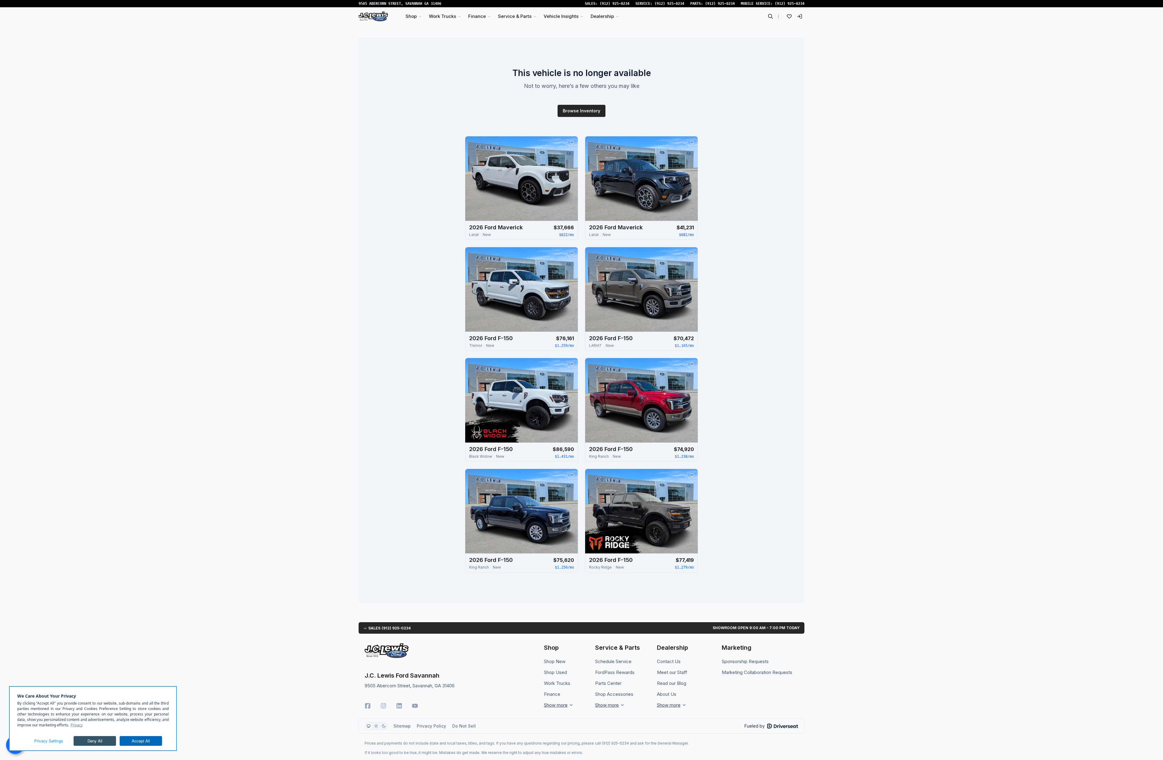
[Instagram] (383, 706)
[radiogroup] (376, 726)
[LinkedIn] (399, 706)
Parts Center (608, 683)
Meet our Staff (672, 672)
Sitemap (402, 725)
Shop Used (555, 672)
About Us (666, 694)
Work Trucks (557, 683)
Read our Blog (671, 683)
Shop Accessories (614, 694)
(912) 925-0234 (614, 4)
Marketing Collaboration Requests (757, 672)
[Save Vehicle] (571, 142)
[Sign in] (799, 16)
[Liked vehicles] (789, 16)
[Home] (373, 16)
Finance (552, 694)
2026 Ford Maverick (496, 227)
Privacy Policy (431, 725)
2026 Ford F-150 (491, 338)
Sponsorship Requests (745, 661)
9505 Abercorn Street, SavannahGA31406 (400, 4)
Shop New (554, 661)
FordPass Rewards (615, 672)
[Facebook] (368, 706)
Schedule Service (613, 661)
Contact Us (669, 661)
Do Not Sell (464, 725)
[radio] (368, 726)
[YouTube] (415, 706)
